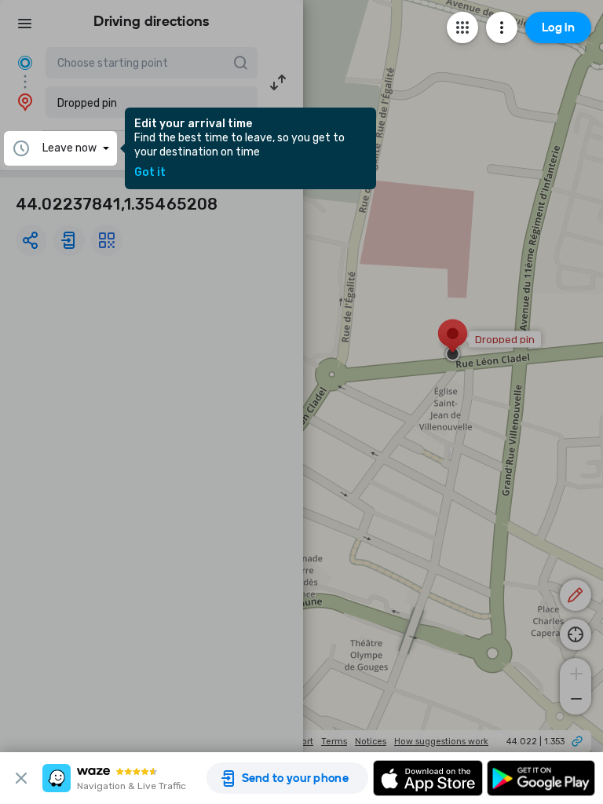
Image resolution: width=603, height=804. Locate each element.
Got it (150, 172)
